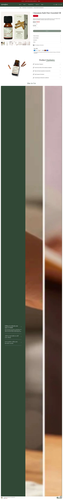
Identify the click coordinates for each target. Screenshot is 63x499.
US (57, 4)
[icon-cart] (61, 4)
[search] (54, 4)
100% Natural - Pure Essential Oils (27, 7)
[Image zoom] (15, 26)
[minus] (34, 28)
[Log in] (59, 4)
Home (20, 7)
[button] (47, 31)
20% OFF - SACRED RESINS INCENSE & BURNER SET (29, 1)
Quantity (34, 25)
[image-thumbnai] (3, 43)
